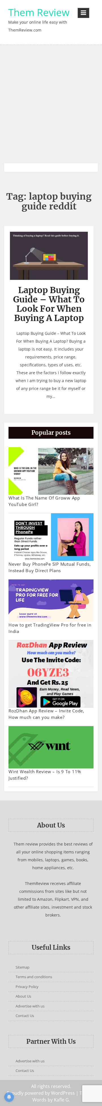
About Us (23, 996)
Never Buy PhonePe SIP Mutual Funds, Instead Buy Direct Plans (49, 567)
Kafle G (61, 1100)
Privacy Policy (27, 986)
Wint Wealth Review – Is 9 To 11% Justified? (44, 775)
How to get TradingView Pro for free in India (50, 628)
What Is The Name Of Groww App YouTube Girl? (44, 501)
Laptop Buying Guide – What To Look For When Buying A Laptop (49, 304)
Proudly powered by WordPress (41, 1093)
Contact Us (25, 1015)
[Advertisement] (51, 104)
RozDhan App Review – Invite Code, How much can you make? (46, 714)
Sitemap (22, 967)
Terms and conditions (34, 976)
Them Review (38, 12)
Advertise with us (30, 1006)
